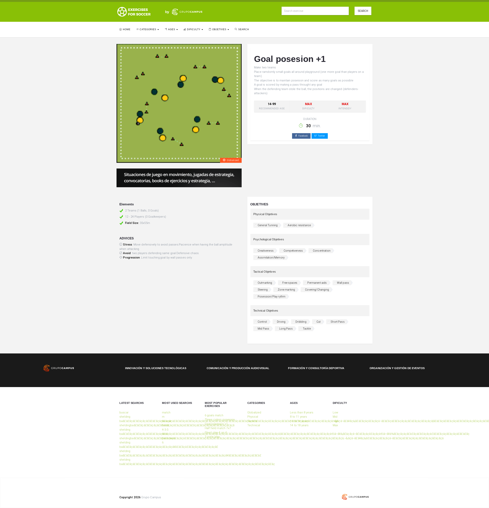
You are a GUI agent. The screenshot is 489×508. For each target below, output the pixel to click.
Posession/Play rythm (271, 296)
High (335, 421)
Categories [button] (148, 29)
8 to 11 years (298, 416)
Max (335, 425)
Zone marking (286, 289)
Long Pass (285, 328)
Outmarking (265, 282)
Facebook (303, 135)
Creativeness (266, 250)
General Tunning (268, 225)
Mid (335, 416)
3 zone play (212, 436)
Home (126, 29)
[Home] (139, 11)
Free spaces (289, 282)
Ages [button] (172, 29)
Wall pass (343, 282)
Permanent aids (317, 282)
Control (262, 321)
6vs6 (165, 434)
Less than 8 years (301, 412)
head (165, 425)
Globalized (233, 160)
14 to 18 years (299, 425)
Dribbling (301, 321)
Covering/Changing (317, 289)
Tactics (252, 421)
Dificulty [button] (194, 29)
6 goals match (214, 415)
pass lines (168, 438)
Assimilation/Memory (271, 257)
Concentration (321, 250)
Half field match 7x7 (218, 428)
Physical (252, 416)
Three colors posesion (220, 419)
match (166, 412)
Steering (263, 289)
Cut (319, 321)
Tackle (307, 328)
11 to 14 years (299, 421)
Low (335, 412)
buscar (124, 412)
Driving (281, 321)
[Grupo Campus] (182, 11)
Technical (253, 425)
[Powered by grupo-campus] (355, 497)
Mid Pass (263, 328)
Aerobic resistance (299, 225)
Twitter (321, 135)
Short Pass (338, 321)
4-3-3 (165, 429)
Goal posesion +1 (216, 424)
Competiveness (293, 250)
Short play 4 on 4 (216, 432)
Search (363, 10)
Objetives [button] (219, 29)
